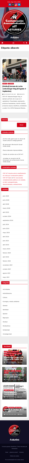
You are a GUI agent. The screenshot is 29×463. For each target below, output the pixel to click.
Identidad (5, 309)
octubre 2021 (7, 269)
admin (21, 362)
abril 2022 (6, 257)
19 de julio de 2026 (11, 414)
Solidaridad (10, 83)
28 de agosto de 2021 (10, 94)
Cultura (5, 297)
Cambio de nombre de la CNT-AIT (13, 154)
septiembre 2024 (8, 220)
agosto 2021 (6, 273)
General (5, 305)
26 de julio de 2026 (11, 362)
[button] (24, 43)
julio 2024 (6, 224)
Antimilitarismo (7, 293)
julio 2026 (6, 196)
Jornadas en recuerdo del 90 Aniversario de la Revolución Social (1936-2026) (13, 160)
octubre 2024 (7, 216)
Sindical (5, 83)
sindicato (22, 94)
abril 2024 (6, 236)
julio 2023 (6, 240)
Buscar (4, 120)
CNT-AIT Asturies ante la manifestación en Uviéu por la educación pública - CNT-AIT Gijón (14, 176)
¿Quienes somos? (13, 452)
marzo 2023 (6, 249)
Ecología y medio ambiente (11, 301)
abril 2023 (6, 244)
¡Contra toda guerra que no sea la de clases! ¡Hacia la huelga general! (14, 359)
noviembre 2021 (7, 265)
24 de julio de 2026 (11, 379)
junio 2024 (6, 228)
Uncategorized (7, 334)
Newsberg (23, 446)
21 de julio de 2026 (11, 396)
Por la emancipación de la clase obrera (14, 459)
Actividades (6, 289)
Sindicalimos (6, 326)
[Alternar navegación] (13, 43)
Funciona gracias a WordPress (9, 446)
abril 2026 (6, 204)
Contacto (21, 452)
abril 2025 (6, 212)
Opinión (5, 313)
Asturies (14, 37)
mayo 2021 (6, 277)
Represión (6, 317)
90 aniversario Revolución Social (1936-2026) (14, 376)
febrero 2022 (7, 261)
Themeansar (14, 448)
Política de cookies (14, 456)
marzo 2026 (6, 208)
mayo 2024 (6, 232)
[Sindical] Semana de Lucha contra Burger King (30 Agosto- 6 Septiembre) (14, 88)
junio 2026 (6, 200)
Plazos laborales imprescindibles (12, 150)
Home (6, 452)
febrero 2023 (7, 253)
